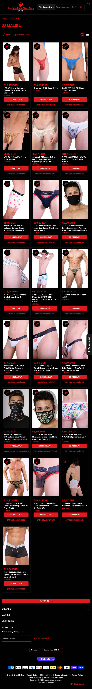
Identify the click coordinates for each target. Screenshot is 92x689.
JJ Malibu (7, 95)
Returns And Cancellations (53, 677)
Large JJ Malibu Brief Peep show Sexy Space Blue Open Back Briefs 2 (46, 228)
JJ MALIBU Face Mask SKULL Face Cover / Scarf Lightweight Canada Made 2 (15, 437)
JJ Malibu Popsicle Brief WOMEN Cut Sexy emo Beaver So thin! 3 (14, 368)
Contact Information (62, 675)
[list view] (87, 34)
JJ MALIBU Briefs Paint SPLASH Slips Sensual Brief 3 (74, 437)
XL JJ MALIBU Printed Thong (46, 88)
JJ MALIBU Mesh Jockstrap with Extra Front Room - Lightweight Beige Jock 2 (44, 159)
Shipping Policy (46, 675)
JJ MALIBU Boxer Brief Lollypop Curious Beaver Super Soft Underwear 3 (14, 228)
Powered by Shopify (46, 682)
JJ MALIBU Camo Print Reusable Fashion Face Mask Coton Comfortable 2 (44, 437)
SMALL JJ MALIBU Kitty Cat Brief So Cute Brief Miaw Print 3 (74, 159)
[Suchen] (81, 7)
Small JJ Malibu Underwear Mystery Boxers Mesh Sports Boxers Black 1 (16, 574)
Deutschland (51, 650)
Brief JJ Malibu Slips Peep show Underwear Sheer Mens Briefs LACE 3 (46, 505)
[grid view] (82, 34)
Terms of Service (35, 677)
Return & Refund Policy (15, 675)
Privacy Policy (77, 675)
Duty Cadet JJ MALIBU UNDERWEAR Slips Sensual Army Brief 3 (16, 505)
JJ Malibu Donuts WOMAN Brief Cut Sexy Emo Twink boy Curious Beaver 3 (73, 368)
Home (4, 19)
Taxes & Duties (32, 675)
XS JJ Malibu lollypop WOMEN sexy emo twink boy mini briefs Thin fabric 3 (46, 368)
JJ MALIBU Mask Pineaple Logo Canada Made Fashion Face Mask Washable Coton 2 (74, 228)
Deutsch (34, 650)
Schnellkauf (16, 99)
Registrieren (41, 638)
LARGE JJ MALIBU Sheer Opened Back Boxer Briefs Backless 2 (15, 90)
